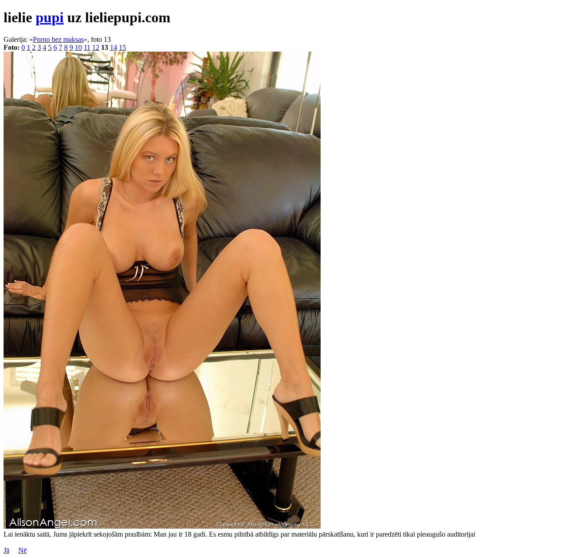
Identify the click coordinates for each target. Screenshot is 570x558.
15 (122, 47)
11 (87, 47)
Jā (6, 550)
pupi (50, 17)
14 (113, 47)
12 (95, 47)
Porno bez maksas (58, 39)
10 (78, 47)
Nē (22, 550)
